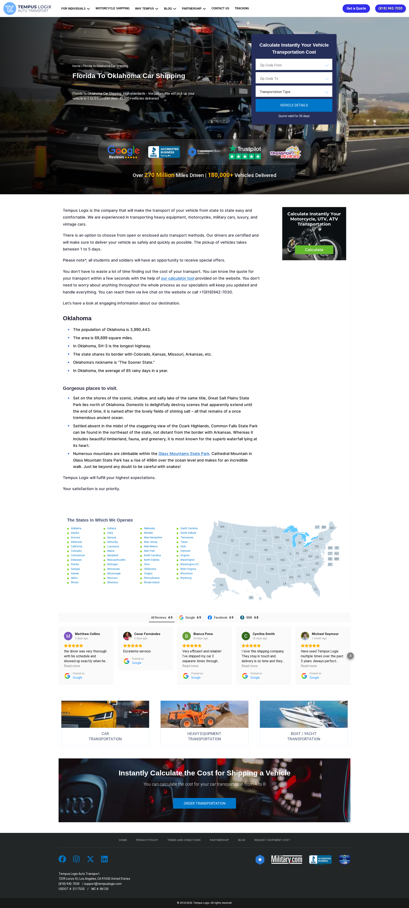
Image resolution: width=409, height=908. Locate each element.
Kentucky (112, 542)
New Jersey (150, 542)
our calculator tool (177, 278)
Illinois (75, 582)
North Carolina (152, 555)
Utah (183, 546)
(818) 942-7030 (390, 8)
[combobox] (294, 65)
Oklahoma (150, 569)
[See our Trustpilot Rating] (245, 151)
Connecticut (78, 555)
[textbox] (294, 92)
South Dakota (188, 532)
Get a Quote (356, 8)
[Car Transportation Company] (62, 859)
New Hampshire (153, 537)
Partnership (192, 8)
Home (76, 66)
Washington (187, 559)
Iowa (110, 532)
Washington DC (189, 564)
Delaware (76, 559)
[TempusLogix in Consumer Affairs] (260, 859)
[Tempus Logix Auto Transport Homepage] (28, 8)
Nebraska (149, 528)
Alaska (75, 532)
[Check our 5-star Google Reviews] (124, 152)
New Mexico (151, 546)
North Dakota (151, 559)
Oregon (148, 573)
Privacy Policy (147, 840)
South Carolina (189, 528)
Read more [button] (72, 666)
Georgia (75, 569)
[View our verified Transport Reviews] (285, 152)
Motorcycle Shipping (113, 8)
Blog (168, 8)
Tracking (242, 8)
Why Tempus (144, 8)
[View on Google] (68, 636)
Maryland (112, 555)
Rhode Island (151, 582)
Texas (184, 542)
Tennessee (186, 537)
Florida (75, 564)
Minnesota (113, 569)
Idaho (74, 577)
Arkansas (76, 542)
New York (149, 550)
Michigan (112, 564)
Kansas (111, 537)
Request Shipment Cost (272, 840)
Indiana (111, 528)
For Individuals (73, 8)
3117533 (79, 889)
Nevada (148, 532)
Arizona (75, 537)
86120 (104, 889)
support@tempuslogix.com (103, 883)
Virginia (184, 555)
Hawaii (75, 573)
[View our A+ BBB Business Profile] (164, 152)
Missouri (112, 577)
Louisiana (113, 546)
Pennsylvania (152, 577)
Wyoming (186, 577)
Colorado (76, 550)
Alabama (76, 528)
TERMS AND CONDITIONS (184, 840)
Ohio (147, 564)
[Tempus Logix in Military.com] (286, 859)
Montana (112, 582)
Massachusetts (116, 559)
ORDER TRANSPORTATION (204, 803)
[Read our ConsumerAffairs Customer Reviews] (204, 151)
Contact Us (220, 8)
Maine (110, 550)
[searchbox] (281, 65)
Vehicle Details (294, 105)
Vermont (185, 550)
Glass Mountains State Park (183, 453)
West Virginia (188, 569)
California (76, 546)
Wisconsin (186, 573)
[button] (58, 655)
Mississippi (114, 573)
